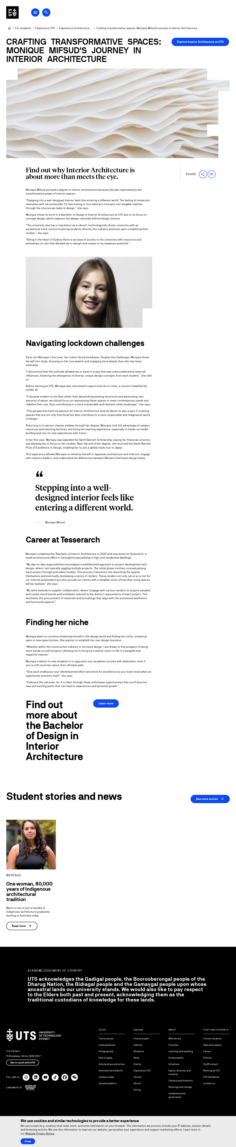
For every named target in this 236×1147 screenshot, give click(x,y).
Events (137, 1064)
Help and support (212, 1045)
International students (111, 1070)
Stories (137, 1077)
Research (139, 1051)
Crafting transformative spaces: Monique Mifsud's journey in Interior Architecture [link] (146, 28)
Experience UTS (142, 1070)
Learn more (106, 703)
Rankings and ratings (180, 1087)
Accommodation (108, 1083)
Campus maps (106, 1077)
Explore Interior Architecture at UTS (200, 41)
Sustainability (176, 1057)
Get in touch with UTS (22, 1062)
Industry (138, 1045)
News (136, 1057)
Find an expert (141, 1038)
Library (207, 1051)
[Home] (9, 28)
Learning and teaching (180, 1051)
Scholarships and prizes (112, 1064)
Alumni (137, 1083)
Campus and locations (180, 1080)
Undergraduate (107, 1045)
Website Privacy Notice (39, 1133)
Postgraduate (106, 1051)
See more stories (210, 799)
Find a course (106, 1038)
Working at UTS (211, 1070)
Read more (22, 926)
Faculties (173, 1045)
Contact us (209, 1083)
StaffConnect (210, 1064)
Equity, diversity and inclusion (179, 1072)
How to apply (105, 1057)
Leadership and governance (176, 1095)
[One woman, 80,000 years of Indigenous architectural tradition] (31, 845)
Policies (207, 1057)
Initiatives (173, 1064)
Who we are (174, 1038)
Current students (212, 1038)
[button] (203, 174)
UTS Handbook (211, 1077)
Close (28, 1141)
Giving (137, 1089)
